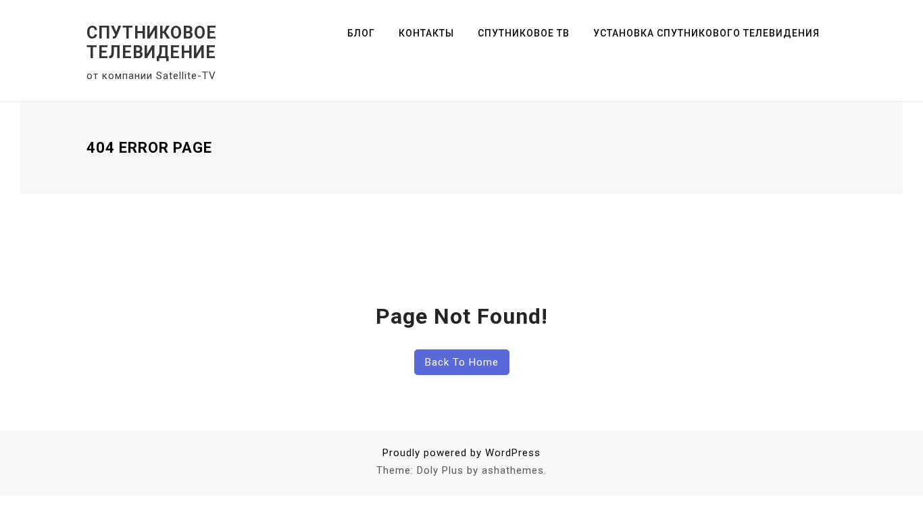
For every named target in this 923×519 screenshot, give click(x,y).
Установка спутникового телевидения (706, 33)
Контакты (426, 33)
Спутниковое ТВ (524, 33)
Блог (361, 33)
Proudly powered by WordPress (461, 453)
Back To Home (462, 362)
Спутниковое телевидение (151, 42)
